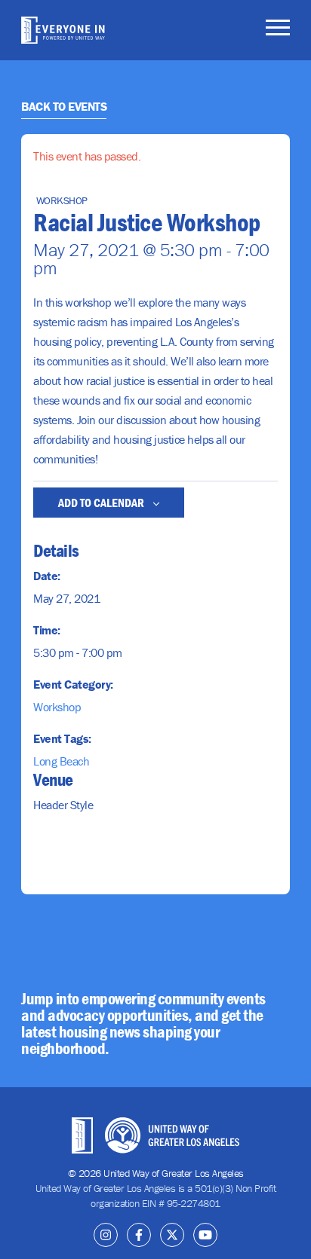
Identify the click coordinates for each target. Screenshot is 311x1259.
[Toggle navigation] (278, 30)
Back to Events (63, 106)
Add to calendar (102, 502)
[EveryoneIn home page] (63, 30)
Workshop (57, 706)
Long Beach (61, 761)
